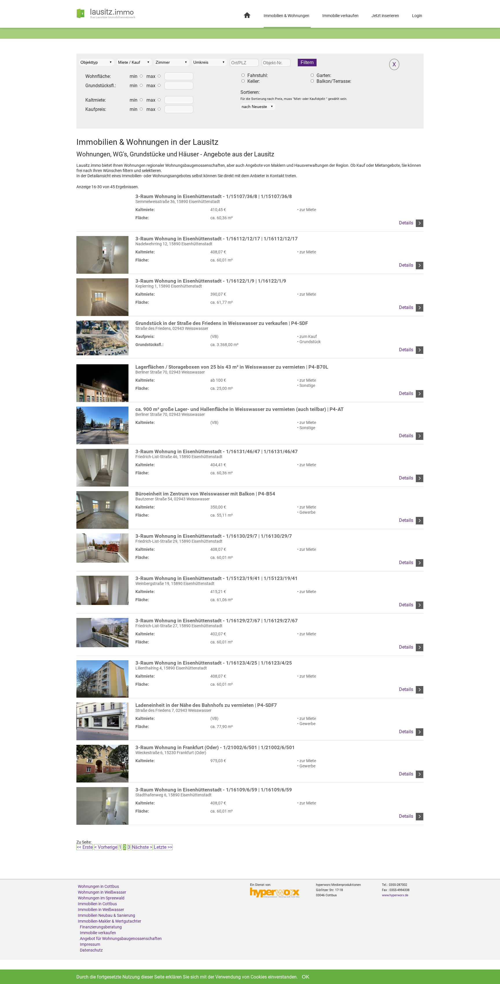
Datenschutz (91, 950)
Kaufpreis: (95, 109)
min (133, 76)
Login (417, 15)
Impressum (90, 944)
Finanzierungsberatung (101, 927)
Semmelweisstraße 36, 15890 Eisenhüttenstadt (213, 199)
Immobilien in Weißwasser (101, 909)
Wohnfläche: (98, 76)
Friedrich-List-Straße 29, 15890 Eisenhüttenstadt (213, 538)
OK (305, 977)
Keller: (253, 81)
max (150, 76)
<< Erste (85, 847)
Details (406, 223)
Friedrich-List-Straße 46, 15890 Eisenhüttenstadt (216, 454)
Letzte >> (163, 847)
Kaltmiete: (95, 100)
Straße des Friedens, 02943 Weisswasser (221, 326)
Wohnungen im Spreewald (101, 898)
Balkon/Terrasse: (334, 81)
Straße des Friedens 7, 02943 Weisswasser (206, 708)
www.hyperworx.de (395, 895)
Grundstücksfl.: (100, 85)
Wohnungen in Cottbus (98, 886)
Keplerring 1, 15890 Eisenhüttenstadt (210, 283)
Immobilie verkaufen (340, 15)
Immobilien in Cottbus (97, 903)
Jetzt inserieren (385, 15)
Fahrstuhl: (257, 75)
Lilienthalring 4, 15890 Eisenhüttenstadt (213, 665)
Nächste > (142, 847)
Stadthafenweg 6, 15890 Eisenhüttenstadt (213, 792)
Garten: (324, 75)
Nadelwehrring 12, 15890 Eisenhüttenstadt (216, 241)
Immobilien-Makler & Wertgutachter (109, 921)
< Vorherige (105, 847)
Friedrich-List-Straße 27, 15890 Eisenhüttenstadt (216, 623)
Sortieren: (250, 92)
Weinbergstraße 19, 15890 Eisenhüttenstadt (216, 581)
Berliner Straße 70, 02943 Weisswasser (231, 369)
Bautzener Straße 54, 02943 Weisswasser (205, 496)
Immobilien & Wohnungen (286, 15)
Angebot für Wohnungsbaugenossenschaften (121, 938)
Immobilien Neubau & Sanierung (106, 915)
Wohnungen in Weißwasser (102, 892)
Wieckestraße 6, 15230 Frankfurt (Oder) (215, 750)
